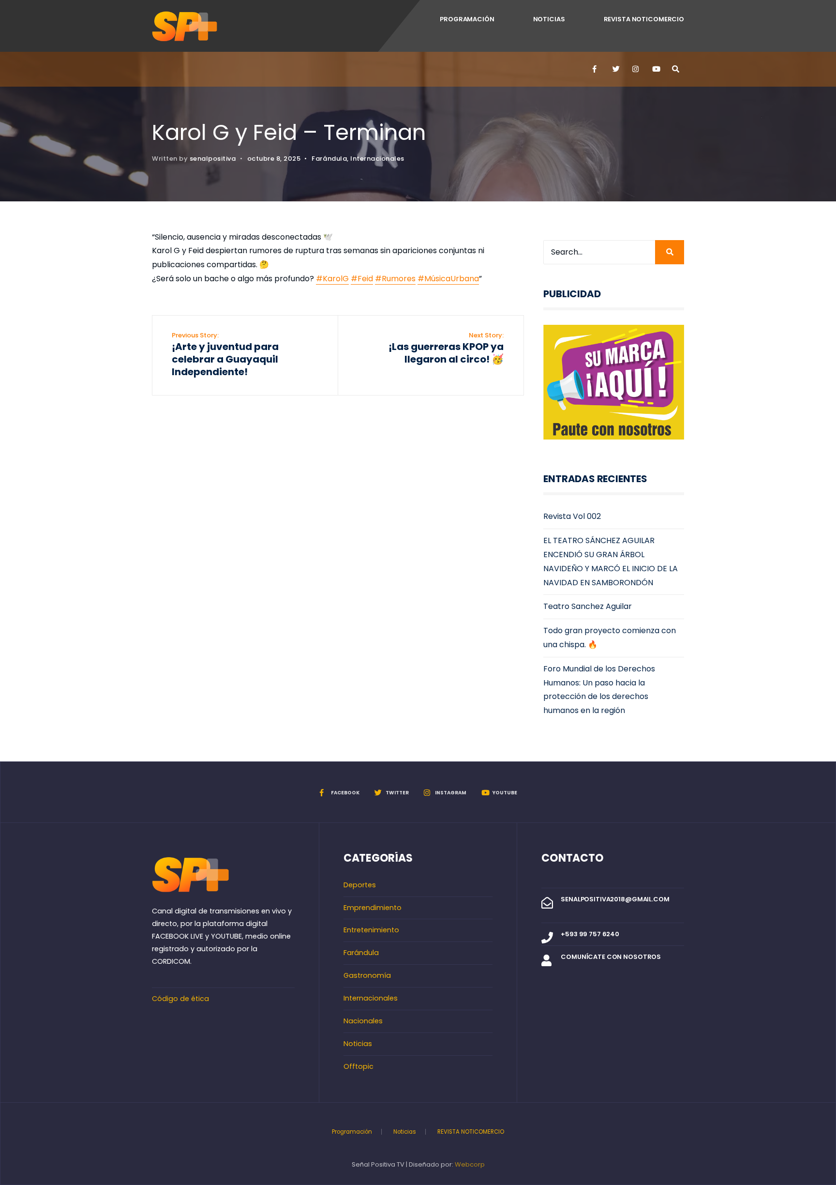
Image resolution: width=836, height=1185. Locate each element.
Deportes (359, 885)
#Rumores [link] (395, 278)
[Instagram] (635, 69)
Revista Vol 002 (572, 516)
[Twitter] (615, 69)
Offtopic (358, 1066)
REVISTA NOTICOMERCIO (644, 19)
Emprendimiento (372, 907)
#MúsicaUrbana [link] (448, 278)
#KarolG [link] (332, 278)
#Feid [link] (362, 278)
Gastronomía (367, 975)
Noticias (549, 19)
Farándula (329, 158)
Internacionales (377, 158)
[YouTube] (655, 69)
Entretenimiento (371, 930)
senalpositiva (213, 158)
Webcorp (470, 1164)
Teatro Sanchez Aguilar (587, 606)
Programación (467, 19)
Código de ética (180, 998)
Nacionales (363, 1021)
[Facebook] (595, 69)
